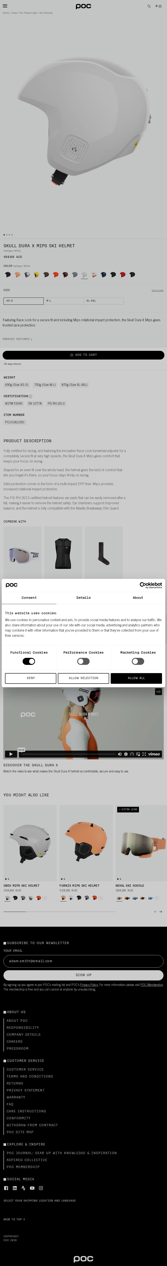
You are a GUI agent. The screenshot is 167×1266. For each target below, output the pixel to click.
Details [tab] (83, 597)
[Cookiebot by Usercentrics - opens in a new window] (143, 585)
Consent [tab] (29, 597)
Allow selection (83, 678)
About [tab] (138, 597)
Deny (31, 678)
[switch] (83, 661)
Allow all (136, 678)
